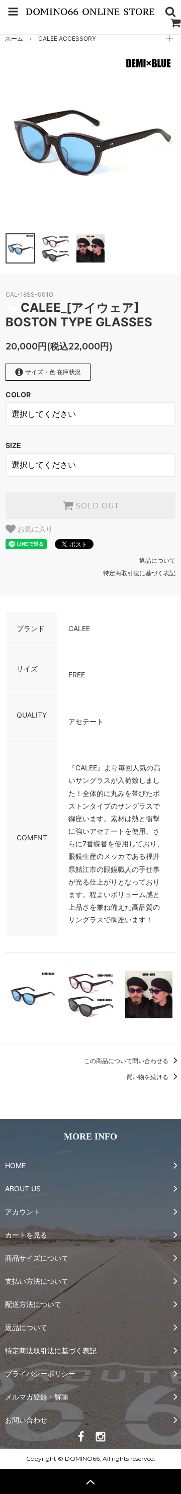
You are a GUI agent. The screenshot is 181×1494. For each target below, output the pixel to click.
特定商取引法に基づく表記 (139, 573)
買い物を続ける (148, 1077)
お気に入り (34, 529)
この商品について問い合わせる (127, 1061)
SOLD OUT (96, 505)
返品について (157, 560)
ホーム (14, 38)
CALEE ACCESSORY (67, 38)
